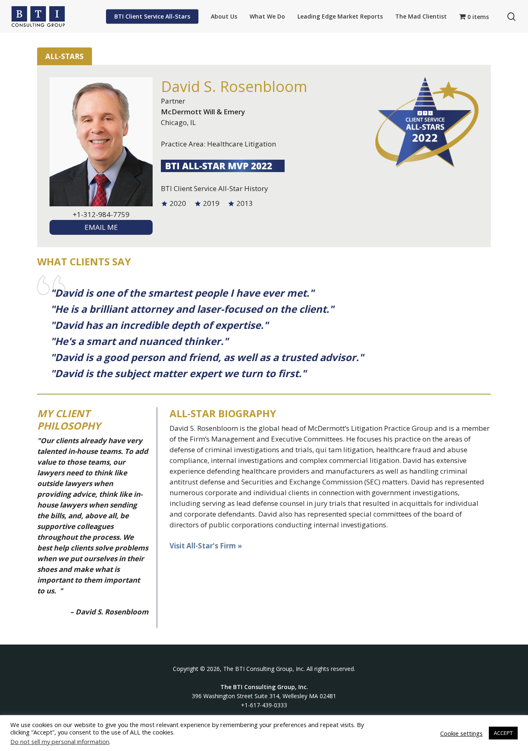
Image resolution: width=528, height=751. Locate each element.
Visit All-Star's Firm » (206, 545)
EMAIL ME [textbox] (101, 227)
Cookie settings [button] (461, 733)
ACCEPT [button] (503, 733)
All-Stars (64, 56)
